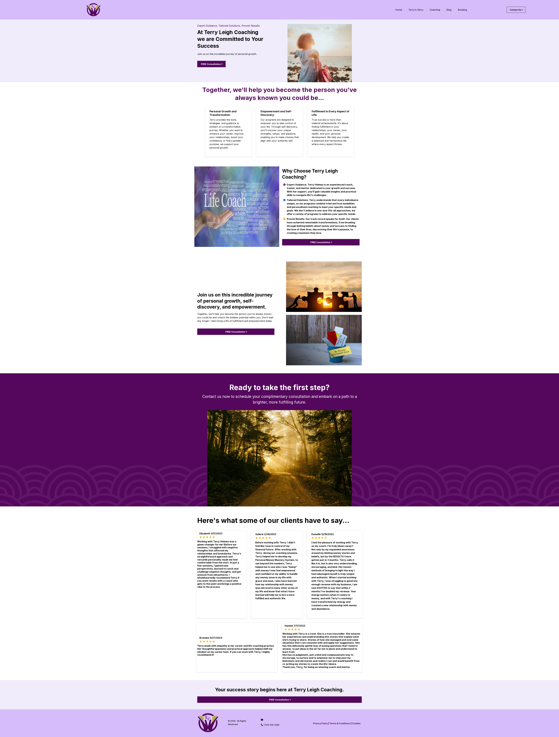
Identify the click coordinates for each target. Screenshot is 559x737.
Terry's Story (415, 9)
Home (398, 9)
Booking (462, 9)
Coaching (435, 9)
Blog (448, 9)
